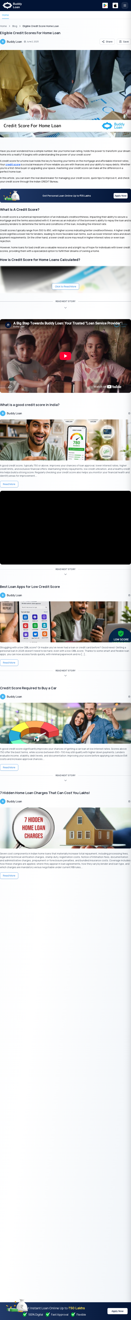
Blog (14, 26)
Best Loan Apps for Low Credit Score (30, 586)
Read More (9, 484)
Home (5, 15)
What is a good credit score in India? (30, 404)
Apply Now (121, 195)
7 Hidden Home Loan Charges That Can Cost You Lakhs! (45, 792)
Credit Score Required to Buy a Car (28, 688)
